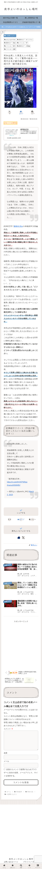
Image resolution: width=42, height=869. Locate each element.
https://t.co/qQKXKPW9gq (17, 482)
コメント (8, 729)
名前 (5, 753)
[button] (32, 112)
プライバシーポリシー (31, 862)
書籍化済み (18, 226)
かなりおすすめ (10, 39)
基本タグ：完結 (10, 43)
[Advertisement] (21, 644)
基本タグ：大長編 (24, 46)
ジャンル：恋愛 (10, 49)
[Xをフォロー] (23, 537)
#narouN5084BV (13, 485)
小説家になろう (11, 35)
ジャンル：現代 (10, 46)
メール (6, 761)
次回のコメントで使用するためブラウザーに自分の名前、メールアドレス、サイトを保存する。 (21, 772)
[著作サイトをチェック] (19, 537)
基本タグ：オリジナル (25, 39)
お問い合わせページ (11, 862)
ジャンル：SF (23, 43)
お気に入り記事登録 (10, 123)
